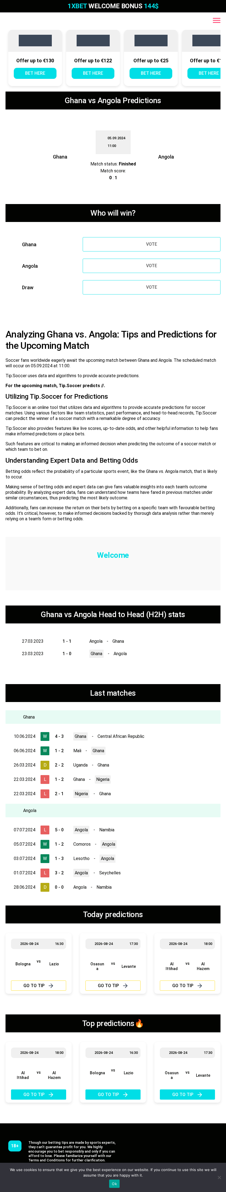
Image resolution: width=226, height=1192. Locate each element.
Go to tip (34, 985)
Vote (151, 244)
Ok (114, 1184)
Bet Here (35, 73)
